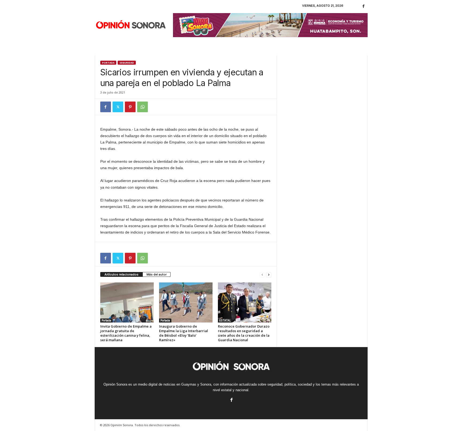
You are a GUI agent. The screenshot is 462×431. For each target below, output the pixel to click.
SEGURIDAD (127, 62)
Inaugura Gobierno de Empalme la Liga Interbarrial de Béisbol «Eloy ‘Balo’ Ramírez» (183, 333)
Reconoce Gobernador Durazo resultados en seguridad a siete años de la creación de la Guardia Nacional (244, 333)
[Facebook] (363, 6)
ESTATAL (225, 320)
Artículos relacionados (121, 274)
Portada (108, 62)
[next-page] (268, 274)
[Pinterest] (130, 107)
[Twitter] (118, 107)
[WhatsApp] (142, 107)
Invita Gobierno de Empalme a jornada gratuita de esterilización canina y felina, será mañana (126, 333)
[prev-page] (262, 274)
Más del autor (157, 274)
